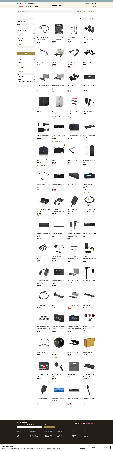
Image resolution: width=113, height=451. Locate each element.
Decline (105, 447)
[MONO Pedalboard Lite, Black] (89, 127)
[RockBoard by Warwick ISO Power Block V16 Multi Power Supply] (89, 77)
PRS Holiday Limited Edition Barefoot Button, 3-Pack (88, 327)
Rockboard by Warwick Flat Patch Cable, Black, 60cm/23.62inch (42, 39)
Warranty (46, 439)
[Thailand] (89, 423)
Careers (73, 436)
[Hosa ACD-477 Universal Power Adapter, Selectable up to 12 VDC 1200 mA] (89, 248)
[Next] (73, 415)
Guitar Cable (85, 11)
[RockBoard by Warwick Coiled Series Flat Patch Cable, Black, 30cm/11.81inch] (74, 53)
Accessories (32, 437)
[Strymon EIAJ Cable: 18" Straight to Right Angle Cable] (44, 343)
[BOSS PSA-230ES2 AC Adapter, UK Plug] (59, 248)
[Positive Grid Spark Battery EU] (44, 102)
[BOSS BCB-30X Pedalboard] (74, 367)
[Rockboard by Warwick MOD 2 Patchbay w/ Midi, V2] (89, 225)
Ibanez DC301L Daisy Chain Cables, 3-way (73, 38)
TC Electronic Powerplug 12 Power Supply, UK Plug (42, 399)
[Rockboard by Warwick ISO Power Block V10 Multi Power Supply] (59, 318)
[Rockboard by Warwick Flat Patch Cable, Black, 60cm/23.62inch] (44, 29)
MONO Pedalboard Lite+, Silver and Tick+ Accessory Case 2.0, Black (89, 160)
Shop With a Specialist (32, 3)
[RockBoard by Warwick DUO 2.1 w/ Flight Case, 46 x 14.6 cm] (74, 296)
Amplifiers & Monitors (34, 435)
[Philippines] (87, 423)
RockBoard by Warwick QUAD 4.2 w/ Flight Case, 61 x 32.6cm (43, 86)
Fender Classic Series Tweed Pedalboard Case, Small (88, 351)
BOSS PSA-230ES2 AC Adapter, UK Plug (58, 257)
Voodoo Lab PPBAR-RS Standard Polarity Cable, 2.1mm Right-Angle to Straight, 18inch (74, 235)
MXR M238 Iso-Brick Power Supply (58, 110)
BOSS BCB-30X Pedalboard (73, 374)
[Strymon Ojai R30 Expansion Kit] (59, 390)
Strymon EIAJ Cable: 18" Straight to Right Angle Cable (43, 351)
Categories (37, 6)
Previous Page (63, 410)
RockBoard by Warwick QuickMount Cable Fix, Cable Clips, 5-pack (89, 39)
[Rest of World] (94, 423)
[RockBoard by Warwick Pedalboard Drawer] (74, 176)
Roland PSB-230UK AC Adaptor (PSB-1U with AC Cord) (89, 62)
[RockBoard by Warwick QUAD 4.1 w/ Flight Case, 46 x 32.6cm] (74, 272)
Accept (93, 447)
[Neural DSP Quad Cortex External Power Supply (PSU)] (59, 202)
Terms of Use (74, 434)
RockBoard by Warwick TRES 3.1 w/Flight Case (59, 86)
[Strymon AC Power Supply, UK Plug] (59, 367)
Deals (27, 6)
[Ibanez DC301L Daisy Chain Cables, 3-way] (74, 29)
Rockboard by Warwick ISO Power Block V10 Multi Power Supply (58, 328)
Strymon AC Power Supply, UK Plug (58, 375)
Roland (18, 434)
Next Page (71, 410)
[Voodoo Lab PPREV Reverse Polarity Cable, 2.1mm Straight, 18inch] (74, 248)
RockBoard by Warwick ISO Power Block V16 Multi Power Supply (89, 87)
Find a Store (24, 3)
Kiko (75, 11)
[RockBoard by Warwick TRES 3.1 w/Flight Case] (59, 77)
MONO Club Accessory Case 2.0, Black (44, 159)
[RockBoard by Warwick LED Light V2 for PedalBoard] (74, 151)
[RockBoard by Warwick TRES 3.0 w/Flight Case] (59, 53)
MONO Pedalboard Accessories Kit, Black (43, 257)
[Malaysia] (76, 423)
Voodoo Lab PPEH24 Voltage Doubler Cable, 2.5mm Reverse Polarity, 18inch (74, 111)
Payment (46, 434)
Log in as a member (92, 4)
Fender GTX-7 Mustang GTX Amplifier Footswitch (88, 375)
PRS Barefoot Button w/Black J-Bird (58, 351)
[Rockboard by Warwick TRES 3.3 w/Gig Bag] (44, 202)
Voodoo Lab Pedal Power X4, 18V (43, 375)
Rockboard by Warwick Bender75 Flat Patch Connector (58, 234)
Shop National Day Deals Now (34, 1)
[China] (92, 423)
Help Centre (46, 432)
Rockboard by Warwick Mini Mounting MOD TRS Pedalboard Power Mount (89, 186)
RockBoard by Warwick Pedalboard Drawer (72, 185)
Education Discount (60, 435)
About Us (73, 432)
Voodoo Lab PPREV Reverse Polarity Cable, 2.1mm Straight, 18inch (74, 258)
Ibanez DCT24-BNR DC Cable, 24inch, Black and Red (43, 304)
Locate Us (86, 432)
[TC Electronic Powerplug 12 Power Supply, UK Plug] (44, 390)
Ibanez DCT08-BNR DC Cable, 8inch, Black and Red (43, 185)
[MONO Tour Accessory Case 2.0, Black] (74, 127)
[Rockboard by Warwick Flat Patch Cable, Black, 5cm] (44, 53)
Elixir (89, 11)
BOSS (18, 436)
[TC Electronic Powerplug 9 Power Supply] (74, 202)
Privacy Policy (57, 448)
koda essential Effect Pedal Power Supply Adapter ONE (88, 110)
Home (18, 14)
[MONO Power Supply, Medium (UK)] (59, 127)
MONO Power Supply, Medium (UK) (58, 136)
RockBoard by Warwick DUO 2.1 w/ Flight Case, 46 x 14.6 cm (74, 304)
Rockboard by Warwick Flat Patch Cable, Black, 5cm (42, 62)
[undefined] (18, 11)
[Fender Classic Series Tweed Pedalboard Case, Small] (89, 343)
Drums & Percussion (33, 439)
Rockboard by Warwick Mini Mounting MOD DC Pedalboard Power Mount (74, 328)
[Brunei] (79, 423)
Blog (58, 436)
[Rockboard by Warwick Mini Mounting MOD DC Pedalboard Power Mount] (74, 318)
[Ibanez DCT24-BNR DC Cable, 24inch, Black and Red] (44, 296)
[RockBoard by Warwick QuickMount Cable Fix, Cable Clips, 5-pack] (89, 29)
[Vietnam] (82, 423)
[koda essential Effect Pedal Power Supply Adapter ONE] (89, 102)
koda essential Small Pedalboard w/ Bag (43, 136)
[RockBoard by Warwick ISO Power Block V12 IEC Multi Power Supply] (59, 176)
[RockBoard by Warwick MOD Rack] (59, 296)
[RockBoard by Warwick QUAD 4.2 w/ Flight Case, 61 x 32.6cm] (44, 77)
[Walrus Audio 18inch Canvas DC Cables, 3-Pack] (89, 272)
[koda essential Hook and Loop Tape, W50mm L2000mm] (59, 29)
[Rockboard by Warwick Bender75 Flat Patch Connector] (59, 225)
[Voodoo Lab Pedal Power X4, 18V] (44, 367)
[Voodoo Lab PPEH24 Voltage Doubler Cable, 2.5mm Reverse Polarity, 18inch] (74, 102)
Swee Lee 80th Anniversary (22, 1)
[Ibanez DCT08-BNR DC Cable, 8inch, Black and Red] (44, 176)
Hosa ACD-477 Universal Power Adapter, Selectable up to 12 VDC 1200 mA (89, 258)
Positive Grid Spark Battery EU (43, 109)
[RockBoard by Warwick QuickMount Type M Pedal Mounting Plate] (74, 77)
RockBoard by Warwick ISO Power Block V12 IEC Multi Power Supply (58, 186)
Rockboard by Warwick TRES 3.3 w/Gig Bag (43, 210)
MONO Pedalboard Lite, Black (89, 135)
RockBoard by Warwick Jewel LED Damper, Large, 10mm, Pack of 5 (43, 328)
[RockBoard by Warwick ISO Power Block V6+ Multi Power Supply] (59, 272)
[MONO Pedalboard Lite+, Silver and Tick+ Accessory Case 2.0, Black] (89, 151)
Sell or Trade (46, 436)
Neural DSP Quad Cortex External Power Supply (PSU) (58, 210)
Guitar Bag (93, 11)
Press (73, 437)
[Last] (75, 415)
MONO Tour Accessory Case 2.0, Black (74, 136)
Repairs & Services (47, 437)
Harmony (19, 439)
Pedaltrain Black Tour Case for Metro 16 (58, 159)
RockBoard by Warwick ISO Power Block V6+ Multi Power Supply (58, 282)
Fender (18, 432)
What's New (21, 6)
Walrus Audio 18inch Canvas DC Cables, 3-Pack (89, 281)
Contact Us (19, 3)
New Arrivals (32, 432)
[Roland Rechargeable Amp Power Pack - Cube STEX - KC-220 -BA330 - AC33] (44, 225)
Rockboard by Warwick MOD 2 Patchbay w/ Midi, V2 (89, 234)
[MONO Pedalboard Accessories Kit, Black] (44, 248)
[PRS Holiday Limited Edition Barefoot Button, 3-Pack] (89, 318)
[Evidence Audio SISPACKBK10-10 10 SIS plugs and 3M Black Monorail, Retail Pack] (89, 202)
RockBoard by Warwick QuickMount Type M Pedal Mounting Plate (73, 87)
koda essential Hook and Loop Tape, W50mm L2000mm (58, 38)
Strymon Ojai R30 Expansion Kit (58, 398)
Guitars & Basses (33, 434)
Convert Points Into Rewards (46, 1)
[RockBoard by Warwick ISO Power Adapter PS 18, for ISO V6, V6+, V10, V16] (44, 272)
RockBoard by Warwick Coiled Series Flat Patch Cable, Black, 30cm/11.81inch (74, 63)
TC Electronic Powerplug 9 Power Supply (73, 210)
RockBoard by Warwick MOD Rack (58, 304)
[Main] (56, 5)
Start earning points (90, 3)
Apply (26, 53)
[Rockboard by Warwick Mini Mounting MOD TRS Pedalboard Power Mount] (89, 176)
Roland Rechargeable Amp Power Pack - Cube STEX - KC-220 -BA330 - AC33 (44, 235)
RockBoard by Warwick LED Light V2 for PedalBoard (73, 159)
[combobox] (45, 11)
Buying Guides (59, 437)
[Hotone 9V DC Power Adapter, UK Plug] (89, 390)
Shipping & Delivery (48, 435)
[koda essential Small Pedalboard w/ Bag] (44, 127)
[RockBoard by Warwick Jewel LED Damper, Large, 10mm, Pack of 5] (44, 318)
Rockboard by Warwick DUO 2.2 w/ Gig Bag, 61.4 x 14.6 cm (74, 351)
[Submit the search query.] (33, 27)
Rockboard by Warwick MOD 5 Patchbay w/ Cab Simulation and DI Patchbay (74, 400)
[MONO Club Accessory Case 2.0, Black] (44, 151)
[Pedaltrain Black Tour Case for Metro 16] (59, 151)
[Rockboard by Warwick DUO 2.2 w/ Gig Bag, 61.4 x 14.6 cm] (74, 343)
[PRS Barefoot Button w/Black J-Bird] (59, 343)
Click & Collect (59, 434)
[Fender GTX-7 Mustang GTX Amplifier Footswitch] (89, 367)
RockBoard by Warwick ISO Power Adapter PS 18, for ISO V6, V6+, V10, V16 (43, 282)
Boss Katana (79, 11)
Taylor (18, 437)
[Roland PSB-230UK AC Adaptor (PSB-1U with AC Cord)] (89, 53)
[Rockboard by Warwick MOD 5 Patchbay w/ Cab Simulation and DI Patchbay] (74, 390)
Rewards (58, 432)
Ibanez (18, 435)
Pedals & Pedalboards (34, 436)
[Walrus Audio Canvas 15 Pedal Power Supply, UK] (89, 296)
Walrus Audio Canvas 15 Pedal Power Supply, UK (89, 304)
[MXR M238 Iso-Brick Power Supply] (59, 102)
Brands (31, 6)
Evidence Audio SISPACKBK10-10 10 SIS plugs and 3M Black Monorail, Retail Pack (89, 211)
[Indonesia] (84, 423)
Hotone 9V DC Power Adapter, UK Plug (89, 399)
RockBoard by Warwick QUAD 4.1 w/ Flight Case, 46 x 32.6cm (74, 281)
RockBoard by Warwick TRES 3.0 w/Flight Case (59, 62)
